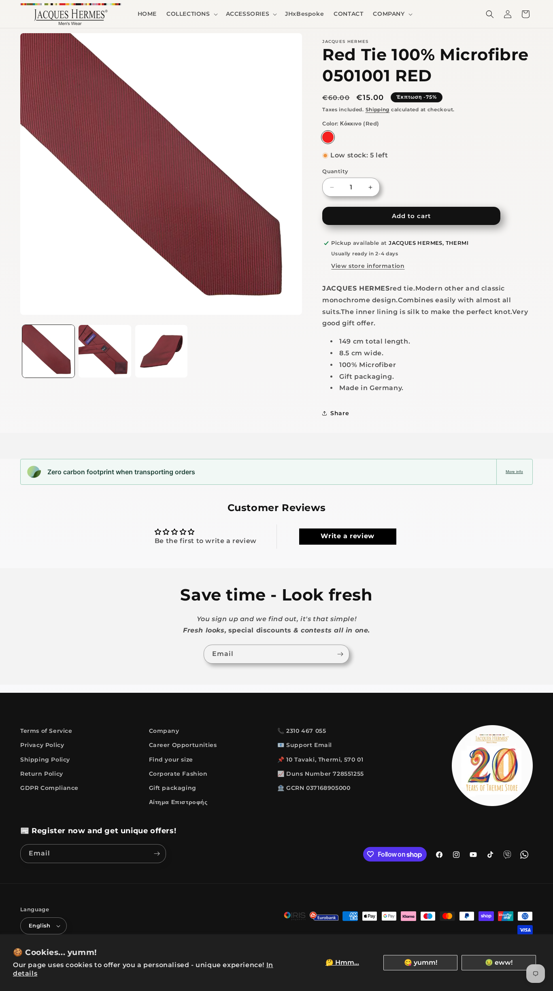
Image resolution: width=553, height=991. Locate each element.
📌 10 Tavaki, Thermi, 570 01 (320, 759)
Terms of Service (46, 730)
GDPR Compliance (49, 788)
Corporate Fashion (178, 773)
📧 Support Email (304, 745)
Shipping (378, 109)
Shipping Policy (45, 759)
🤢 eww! (499, 962)
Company (164, 730)
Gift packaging (172, 788)
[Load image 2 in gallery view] (105, 351)
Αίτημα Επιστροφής (178, 802)
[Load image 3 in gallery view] (161, 351)
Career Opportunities (183, 745)
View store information (367, 266)
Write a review (347, 536)
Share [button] (339, 413)
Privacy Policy (42, 745)
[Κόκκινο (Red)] (328, 137)
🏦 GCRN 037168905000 (313, 788)
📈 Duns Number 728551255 (320, 773)
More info (514, 471)
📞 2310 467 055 (301, 730)
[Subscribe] (340, 654)
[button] (191, 13)
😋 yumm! (420, 962)
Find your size (171, 759)
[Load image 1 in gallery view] (48, 351)
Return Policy (41, 773)
